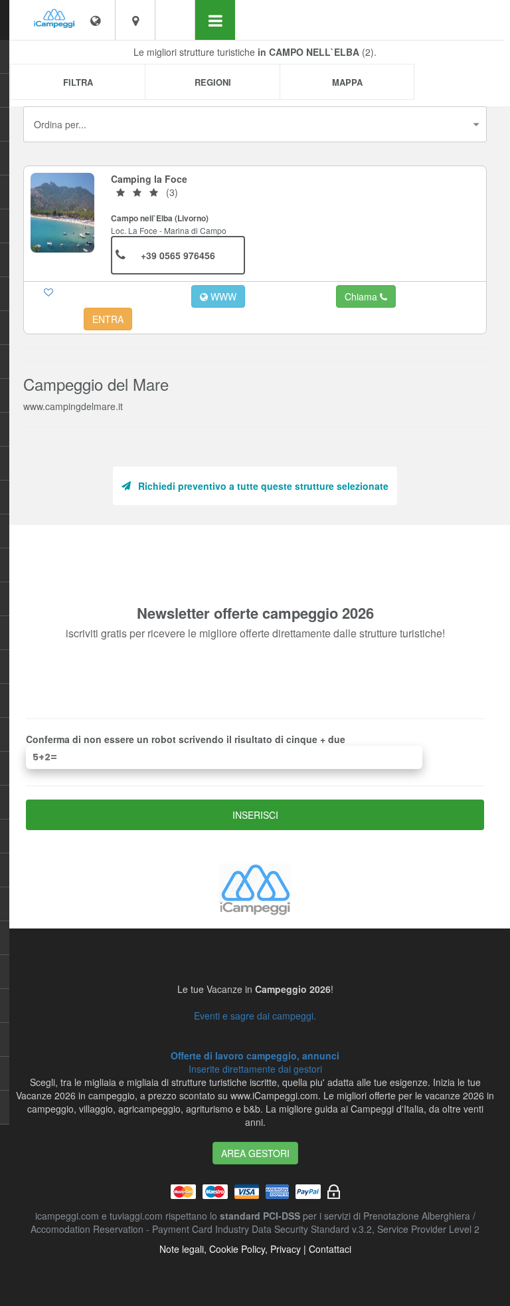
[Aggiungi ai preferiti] (48, 291)
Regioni (213, 82)
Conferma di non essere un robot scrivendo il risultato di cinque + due (185, 739)
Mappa (347, 82)
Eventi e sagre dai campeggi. (255, 1015)
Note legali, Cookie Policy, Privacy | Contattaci (255, 1248)
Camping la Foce (149, 178)
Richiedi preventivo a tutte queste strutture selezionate (263, 485)
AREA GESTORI (255, 1153)
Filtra (78, 82)
